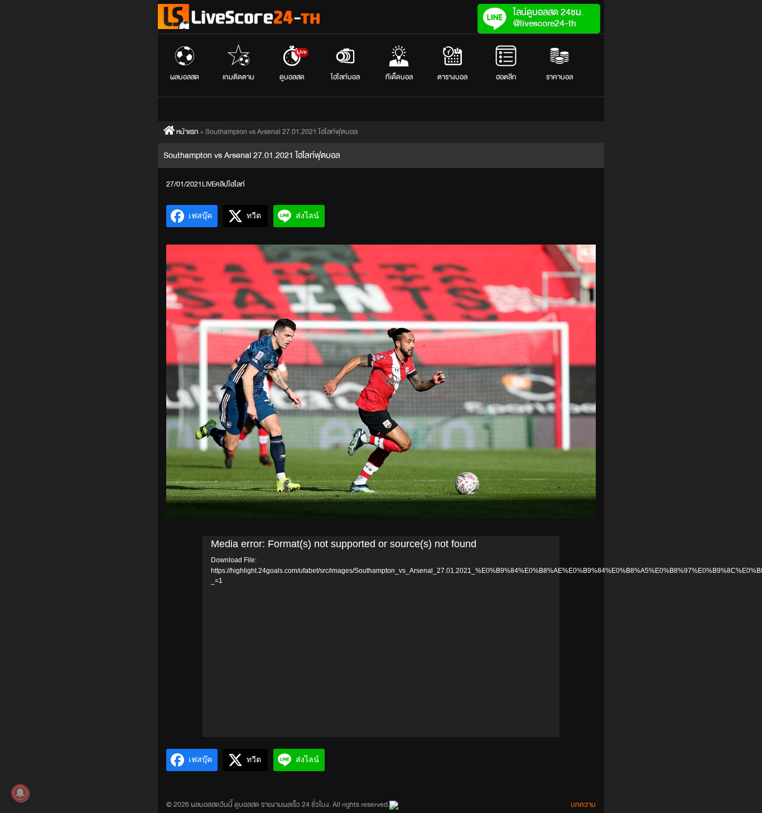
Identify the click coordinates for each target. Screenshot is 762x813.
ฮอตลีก (506, 77)
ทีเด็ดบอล (399, 77)
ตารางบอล (452, 77)
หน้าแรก (187, 132)
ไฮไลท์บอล (345, 77)
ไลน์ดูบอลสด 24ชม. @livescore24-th (548, 17)
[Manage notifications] (20, 793)
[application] (381, 636)
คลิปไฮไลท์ (230, 184)
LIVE (208, 184)
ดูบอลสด (293, 65)
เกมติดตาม (238, 77)
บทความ (583, 804)
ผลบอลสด (184, 77)
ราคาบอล (559, 77)
